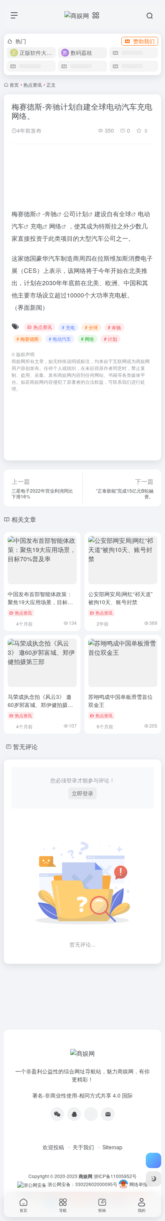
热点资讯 (32, 84)
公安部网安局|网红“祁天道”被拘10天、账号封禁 (120, 598)
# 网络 (87, 338)
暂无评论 (25, 746)
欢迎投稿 (53, 1147)
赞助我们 (144, 41)
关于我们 (83, 1147)
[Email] (108, 1114)
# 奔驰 (114, 327)
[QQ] (74, 1114)
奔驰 (51, 213)
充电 (36, 226)
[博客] (91, 1114)
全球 (125, 213)
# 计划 (110, 338)
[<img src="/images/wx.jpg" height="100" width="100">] (57, 1114)
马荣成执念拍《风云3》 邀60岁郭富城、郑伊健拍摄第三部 (40, 704)
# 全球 (91, 327)
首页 (14, 84)
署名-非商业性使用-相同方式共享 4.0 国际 (82, 1095)
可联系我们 (119, 381)
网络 (55, 226)
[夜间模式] (153, 1178)
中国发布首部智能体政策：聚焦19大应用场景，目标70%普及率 (40, 602)
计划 (82, 213)
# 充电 (68, 327)
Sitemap (112, 1147)
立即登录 (82, 793)
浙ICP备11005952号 (115, 1176)
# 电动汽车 (60, 338)
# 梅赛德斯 (27, 338)
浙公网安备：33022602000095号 (83, 1184)
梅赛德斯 (24, 213)
